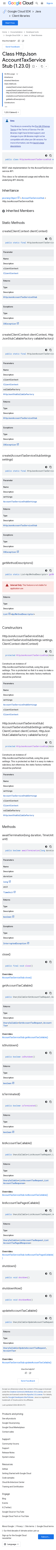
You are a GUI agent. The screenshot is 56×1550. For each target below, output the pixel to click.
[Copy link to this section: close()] (13, 954)
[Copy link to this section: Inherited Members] (37, 211)
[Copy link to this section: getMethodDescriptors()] (35, 563)
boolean (7, 917)
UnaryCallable (10, 1022)
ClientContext (10, 273)
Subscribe (46, 1537)
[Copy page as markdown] (42, 66)
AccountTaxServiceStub (33, 198)
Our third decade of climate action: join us (21, 1531)
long (5, 882)
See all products (9, 1418)
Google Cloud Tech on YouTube (15, 1516)
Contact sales (8, 1432)
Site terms (29, 1526)
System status (8, 1457)
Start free (10, 23)
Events (5, 1503)
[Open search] (36, 3)
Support (5, 1448)
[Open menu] (4, 3)
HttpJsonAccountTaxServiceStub (20, 297)
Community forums (10, 1444)
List (5, 614)
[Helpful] (19, 41)
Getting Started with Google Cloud (16, 1473)
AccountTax (9, 1350)
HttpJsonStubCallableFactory (18, 394)
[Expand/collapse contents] (17, 74)
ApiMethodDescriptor (23, 614)
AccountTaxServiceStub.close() (17, 977)
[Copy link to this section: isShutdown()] (21, 1045)
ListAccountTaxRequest (31, 1180)
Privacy (19, 1526)
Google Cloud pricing (11, 1423)
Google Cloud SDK (19, 11)
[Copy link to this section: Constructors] (25, 628)
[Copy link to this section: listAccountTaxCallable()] (34, 1143)
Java (38, 11)
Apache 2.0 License (34, 1394)
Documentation (16, 32)
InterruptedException (14, 943)
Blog (4, 1499)
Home (4, 32)
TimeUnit (8, 892)
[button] (28, 211)
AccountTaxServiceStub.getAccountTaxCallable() (25, 1037)
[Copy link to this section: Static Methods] (28, 223)
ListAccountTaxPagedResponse (26, 1241)
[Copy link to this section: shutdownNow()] (24, 1288)
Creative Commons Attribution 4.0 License (26, 1392)
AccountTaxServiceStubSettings (20, 501)
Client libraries (21, 16)
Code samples (8, 1478)
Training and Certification (13, 1487)
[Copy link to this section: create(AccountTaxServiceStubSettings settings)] (15, 459)
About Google (8, 1526)
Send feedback (13, 46)
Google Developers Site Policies (20, 1397)
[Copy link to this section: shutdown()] (19, 1266)
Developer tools (32, 32)
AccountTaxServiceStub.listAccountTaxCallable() (25, 1195)
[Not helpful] (23, 41)
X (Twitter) (6, 1507)
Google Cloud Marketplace (13, 1427)
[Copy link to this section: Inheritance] (21, 190)
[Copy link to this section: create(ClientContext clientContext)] (50, 231)
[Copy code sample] (50, 155)
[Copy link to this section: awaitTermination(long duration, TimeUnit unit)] (10, 839)
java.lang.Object (9, 198)
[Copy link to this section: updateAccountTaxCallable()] (40, 1311)
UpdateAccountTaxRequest (32, 1348)
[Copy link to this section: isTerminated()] (23, 1094)
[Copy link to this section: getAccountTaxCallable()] (35, 985)
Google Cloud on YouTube (13, 1512)
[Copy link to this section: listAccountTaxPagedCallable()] (42, 1203)
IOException (9, 323)
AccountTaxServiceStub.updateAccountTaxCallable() (26, 1362)
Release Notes (8, 1452)
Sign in (50, 3)
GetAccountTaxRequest (30, 1022)
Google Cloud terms (45, 1526)
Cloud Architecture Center (13, 1482)
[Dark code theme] (46, 155)
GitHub (5, 1469)
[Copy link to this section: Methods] (19, 827)
